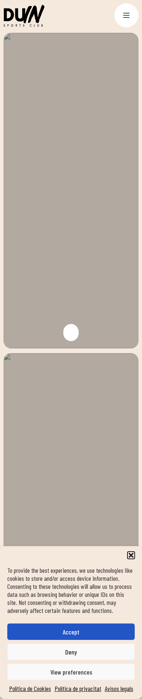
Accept (71, 632)
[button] (131, 555)
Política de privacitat (78, 688)
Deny (71, 652)
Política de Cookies (30, 688)
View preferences (71, 672)
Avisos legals (119, 688)
